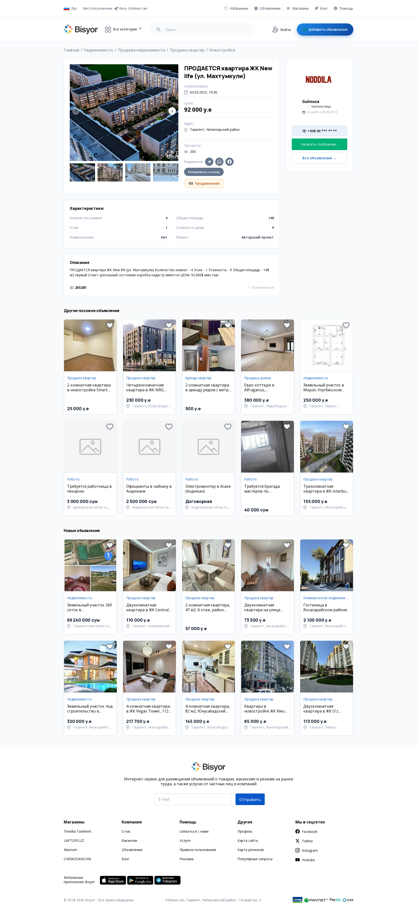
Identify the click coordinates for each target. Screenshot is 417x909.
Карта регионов (250, 849)
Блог (125, 859)
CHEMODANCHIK (77, 859)
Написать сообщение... (319, 144)
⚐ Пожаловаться (261, 287)
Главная (71, 50)
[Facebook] (229, 162)
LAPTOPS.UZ (74, 840)
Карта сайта (247, 840)
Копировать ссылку (204, 172)
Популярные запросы (254, 859)
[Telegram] (209, 162)
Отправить (250, 799)
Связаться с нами (194, 831)
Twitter (307, 841)
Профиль (244, 831)
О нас (126, 831)
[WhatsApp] (219, 162)
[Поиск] (158, 29)
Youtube (308, 860)
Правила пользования (198, 849)
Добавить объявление (328, 29)
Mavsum (70, 849)
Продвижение (207, 183)
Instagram (310, 850)
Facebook (309, 831)
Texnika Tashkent (77, 831)
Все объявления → (319, 158)
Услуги (185, 840)
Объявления (132, 849)
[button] (172, 111)
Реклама (187, 859)
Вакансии (129, 840)
